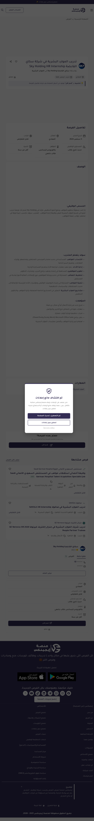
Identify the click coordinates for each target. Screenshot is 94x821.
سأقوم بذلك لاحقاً (49, 428)
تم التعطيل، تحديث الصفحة (49, 416)
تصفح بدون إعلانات (49, 423)
